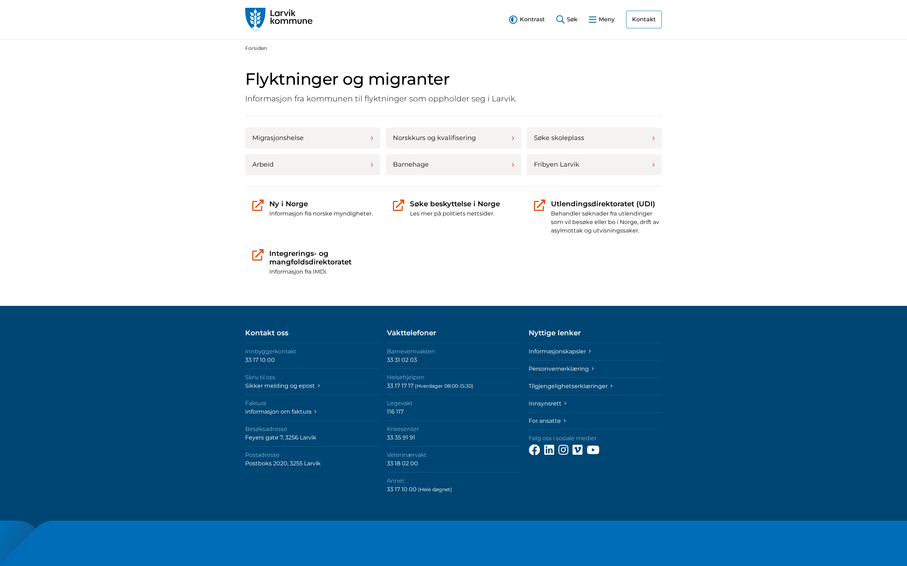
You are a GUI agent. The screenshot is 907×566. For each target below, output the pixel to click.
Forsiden (256, 48)
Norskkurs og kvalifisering (434, 138)
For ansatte (545, 421)
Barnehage (411, 164)
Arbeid (263, 164)
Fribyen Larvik (556, 164)
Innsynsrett (546, 403)
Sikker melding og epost (280, 385)
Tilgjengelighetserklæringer (569, 386)
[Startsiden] (278, 19)
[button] (527, 19)
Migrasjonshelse (278, 138)
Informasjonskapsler (558, 351)
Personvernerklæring (559, 368)
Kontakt (644, 19)
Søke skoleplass (559, 138)
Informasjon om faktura (279, 411)
